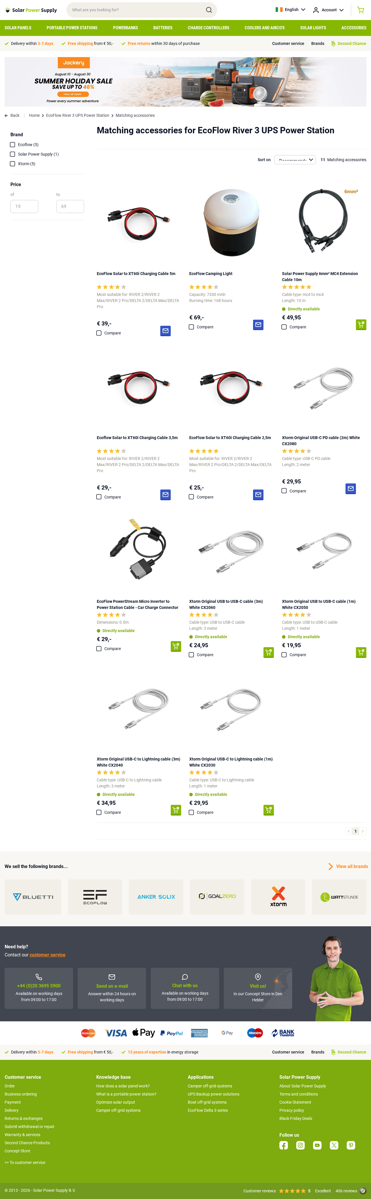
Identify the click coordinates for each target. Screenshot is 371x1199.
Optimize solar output (115, 1102)
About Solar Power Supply (302, 1086)
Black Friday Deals (295, 1118)
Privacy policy (291, 1110)
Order (10, 1086)
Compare (112, 333)
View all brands (351, 866)
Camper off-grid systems (118, 1110)
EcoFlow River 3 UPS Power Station (77, 115)
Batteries (162, 27)
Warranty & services (22, 1134)
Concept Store (17, 1151)
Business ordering (21, 1094)
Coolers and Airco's (265, 27)
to (58, 194)
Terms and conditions (298, 1094)
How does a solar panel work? (123, 1086)
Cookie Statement (295, 1102)
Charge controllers (208, 27)
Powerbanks (125, 27)
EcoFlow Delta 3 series (208, 1110)
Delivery (12, 1110)
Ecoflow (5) (28, 144)
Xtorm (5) (26, 163)
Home (34, 115)
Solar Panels (18, 27)
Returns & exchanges (24, 1118)
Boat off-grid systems (207, 1102)
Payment (13, 1102)
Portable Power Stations (72, 27)
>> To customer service (25, 1162)
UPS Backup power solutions (213, 1094)
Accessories (353, 27)
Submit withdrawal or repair (29, 1126)
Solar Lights (313, 27)
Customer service (288, 43)
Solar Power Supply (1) (38, 154)
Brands (317, 43)
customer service (48, 955)
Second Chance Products (27, 1142)
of (12, 194)
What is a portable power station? (126, 1094)
